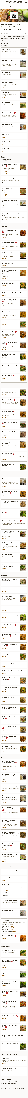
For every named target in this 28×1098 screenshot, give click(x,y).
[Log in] (25, 2)
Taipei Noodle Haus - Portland (14, 1)
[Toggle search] (25, 33)
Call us (21, 29)
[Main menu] (2, 2)
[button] (14, 53)
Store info (8, 29)
